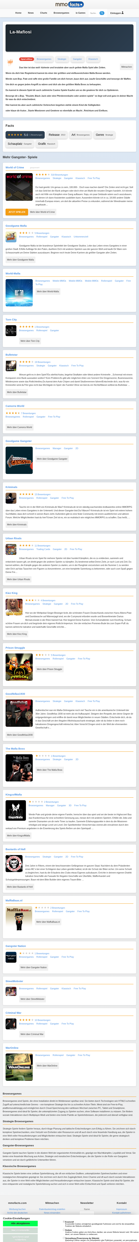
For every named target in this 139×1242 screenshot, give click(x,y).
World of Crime (15, 167)
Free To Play (94, 178)
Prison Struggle (15, 647)
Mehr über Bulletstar (16, 392)
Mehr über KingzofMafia (18, 835)
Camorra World (15, 406)
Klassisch (93, 59)
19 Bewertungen (42, 362)
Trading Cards (43, 549)
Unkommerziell (81, 237)
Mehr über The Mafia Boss (49, 770)
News (31, 13)
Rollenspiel (41, 237)
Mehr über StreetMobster (32, 999)
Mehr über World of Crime (42, 212)
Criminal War (13, 1012)
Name (87, 1209)
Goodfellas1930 (15, 693)
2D (76, 448)
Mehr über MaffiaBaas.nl (48, 922)
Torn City (11, 319)
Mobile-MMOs (59, 281)
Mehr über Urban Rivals (18, 579)
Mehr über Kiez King (17, 634)
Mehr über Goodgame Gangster (52, 459)
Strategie (62, 59)
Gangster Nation (16, 946)
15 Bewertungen (42, 494)
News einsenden (52, 1213)
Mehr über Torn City (30, 341)
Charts (43, 13)
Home (18, 13)
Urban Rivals (14, 538)
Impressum (121, 1209)
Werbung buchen (17, 1209)
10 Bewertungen (42, 1020)
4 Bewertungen (48, 600)
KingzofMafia (14, 794)
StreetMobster (14, 981)
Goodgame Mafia (16, 225)
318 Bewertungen (59, 175)
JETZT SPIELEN (16, 212)
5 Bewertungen (42, 233)
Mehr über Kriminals (16, 524)
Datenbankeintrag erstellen (52, 1209)
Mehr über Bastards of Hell (20, 887)
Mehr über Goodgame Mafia (20, 260)
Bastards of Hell (15, 849)
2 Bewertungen (51, 802)
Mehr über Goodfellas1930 (20, 735)
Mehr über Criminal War (32, 1034)
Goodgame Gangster (19, 441)
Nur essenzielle (20, 1230)
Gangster (77, 59)
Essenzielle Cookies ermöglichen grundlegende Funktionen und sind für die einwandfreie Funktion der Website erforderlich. (99, 1224)
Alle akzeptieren (20, 1223)
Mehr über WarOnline (47, 1066)
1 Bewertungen (42, 327)
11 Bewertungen (42, 546)
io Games (80, 13)
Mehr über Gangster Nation (34, 967)
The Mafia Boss (15, 748)
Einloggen (115, 13)
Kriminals (11, 487)
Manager (57, 448)
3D (70, 805)
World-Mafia (13, 273)
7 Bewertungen (28, 413)
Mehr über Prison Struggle (49, 669)
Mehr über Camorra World (19, 427)
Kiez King (12, 593)
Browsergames (61, 13)
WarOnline (12, 1047)
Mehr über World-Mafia (48, 291)
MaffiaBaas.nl (14, 900)
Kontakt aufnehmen (121, 1213)
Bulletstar (12, 354)
